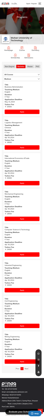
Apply (22, 112)
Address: (5, 401)
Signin (28, 4)
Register (34, 4)
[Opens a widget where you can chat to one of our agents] (35, 414)
